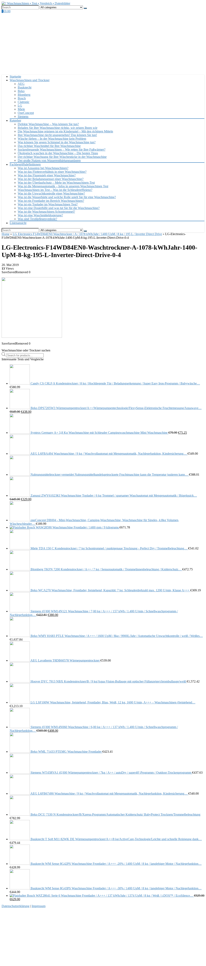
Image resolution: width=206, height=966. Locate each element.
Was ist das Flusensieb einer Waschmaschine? (47, 175)
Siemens (23, 116)
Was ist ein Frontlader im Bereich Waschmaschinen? (51, 200)
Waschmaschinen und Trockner (29, 80)
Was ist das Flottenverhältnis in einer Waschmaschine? (52, 171)
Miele (21, 109)
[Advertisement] (103, 43)
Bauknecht (24, 87)
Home (5, 234)
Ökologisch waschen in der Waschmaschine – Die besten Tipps (58, 153)
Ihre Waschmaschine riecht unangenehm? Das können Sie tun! (57, 135)
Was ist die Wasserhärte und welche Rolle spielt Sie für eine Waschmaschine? (67, 197)
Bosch (22, 98)
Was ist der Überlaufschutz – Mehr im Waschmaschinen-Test (56, 182)
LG (20, 105)
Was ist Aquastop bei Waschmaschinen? (43, 168)
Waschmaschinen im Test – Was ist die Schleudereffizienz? (55, 190)
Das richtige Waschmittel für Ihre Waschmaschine (49, 146)
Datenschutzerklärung (15, 906)
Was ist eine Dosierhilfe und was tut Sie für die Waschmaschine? (59, 208)
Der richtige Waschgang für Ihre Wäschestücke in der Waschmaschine (62, 156)
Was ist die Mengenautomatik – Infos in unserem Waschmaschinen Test (63, 186)
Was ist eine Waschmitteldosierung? (40, 215)
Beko (21, 91)
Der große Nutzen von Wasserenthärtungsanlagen (49, 160)
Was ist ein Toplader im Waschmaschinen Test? (48, 204)
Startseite (15, 76)
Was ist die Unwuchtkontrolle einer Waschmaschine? (51, 193)
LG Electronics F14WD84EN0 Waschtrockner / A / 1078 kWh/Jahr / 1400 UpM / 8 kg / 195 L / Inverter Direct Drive (87, 234)
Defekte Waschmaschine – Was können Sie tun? (48, 124)
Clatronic (23, 102)
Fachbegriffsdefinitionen (25, 164)
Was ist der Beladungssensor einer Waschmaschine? (50, 179)
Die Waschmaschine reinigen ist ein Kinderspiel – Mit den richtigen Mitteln (65, 131)
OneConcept (26, 113)
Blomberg (24, 94)
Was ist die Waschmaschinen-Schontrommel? (46, 211)
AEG (21, 83)
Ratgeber (15, 120)
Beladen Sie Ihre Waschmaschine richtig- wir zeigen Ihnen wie (57, 127)
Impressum (38, 906)
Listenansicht (18, 223)
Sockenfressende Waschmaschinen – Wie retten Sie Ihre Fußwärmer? (61, 149)
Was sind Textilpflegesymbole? (37, 219)
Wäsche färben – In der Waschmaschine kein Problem (52, 138)
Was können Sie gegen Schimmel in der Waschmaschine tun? (57, 142)
